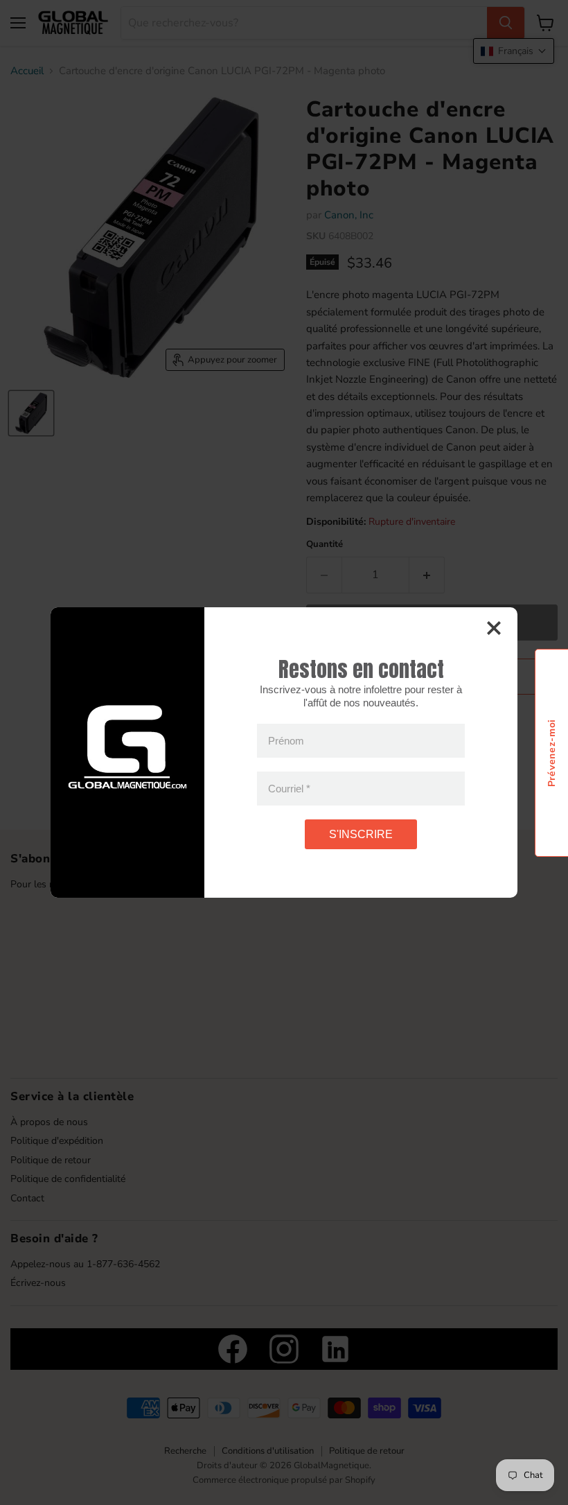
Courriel (289, 788)
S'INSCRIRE (361, 834)
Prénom (286, 741)
